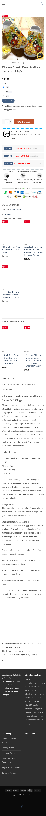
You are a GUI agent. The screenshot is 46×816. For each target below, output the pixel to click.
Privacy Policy (8, 748)
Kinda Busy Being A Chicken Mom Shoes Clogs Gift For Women (11, 294)
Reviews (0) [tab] (7, 390)
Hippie (18, 209)
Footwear (13, 63)
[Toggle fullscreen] (10, 800)
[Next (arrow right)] (10, 811)
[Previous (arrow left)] (2, 811)
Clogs (22, 63)
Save (5, 16)
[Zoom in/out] (2, 800)
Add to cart (24, 122)
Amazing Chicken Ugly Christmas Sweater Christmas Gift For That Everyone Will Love (34, 251)
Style (4, 83)
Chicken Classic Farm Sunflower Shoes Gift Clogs (11, 249)
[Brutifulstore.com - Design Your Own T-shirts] (23, 6)
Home (4, 63)
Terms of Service (9, 773)
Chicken (8, 214)
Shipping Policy (8, 753)
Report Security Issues (11, 767)
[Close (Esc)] (24, 800)
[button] (3, 4)
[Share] (17, 800)
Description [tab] (8, 379)
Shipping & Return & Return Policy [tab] (19, 384)
